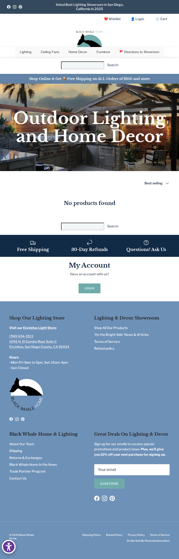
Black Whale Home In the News (33, 464)
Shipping (15, 451)
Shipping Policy (91, 535)
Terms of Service (107, 342)
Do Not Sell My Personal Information (148, 540)
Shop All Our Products (111, 328)
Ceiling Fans (50, 52)
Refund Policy (114, 535)
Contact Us (18, 478)
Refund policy (104, 348)
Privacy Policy (136, 535)
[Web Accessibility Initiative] (8, 546)
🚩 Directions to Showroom (139, 52)
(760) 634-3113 (21, 336)
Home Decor (78, 52)
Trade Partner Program (27, 471)
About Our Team (21, 444)
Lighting (25, 52)
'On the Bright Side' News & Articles (121, 335)
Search (112, 65)
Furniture (103, 52)
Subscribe (109, 483)
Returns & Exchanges (25, 458)
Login (89, 288)
